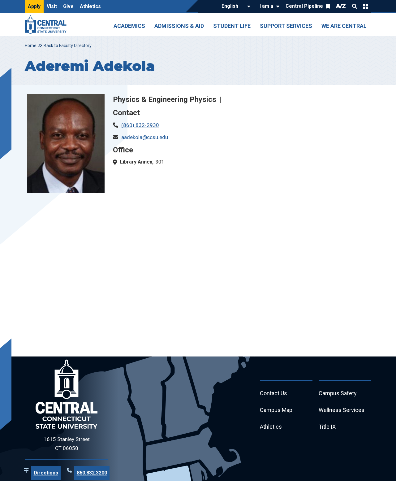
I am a (266, 6)
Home (31, 45)
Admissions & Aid (179, 26)
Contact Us (273, 393)
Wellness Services (341, 410)
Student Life (232, 26)
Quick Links (365, 6)
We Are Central (344, 26)
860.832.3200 (92, 473)
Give (68, 6)
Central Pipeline (304, 6)
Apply (34, 6)
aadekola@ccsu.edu (144, 137)
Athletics (90, 6)
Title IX (327, 426)
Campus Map (276, 410)
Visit (52, 6)
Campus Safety (338, 393)
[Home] (47, 24)
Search (354, 6)
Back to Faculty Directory (68, 45)
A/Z (341, 6)
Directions (46, 473)
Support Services (286, 26)
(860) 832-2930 (140, 125)
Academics (129, 26)
